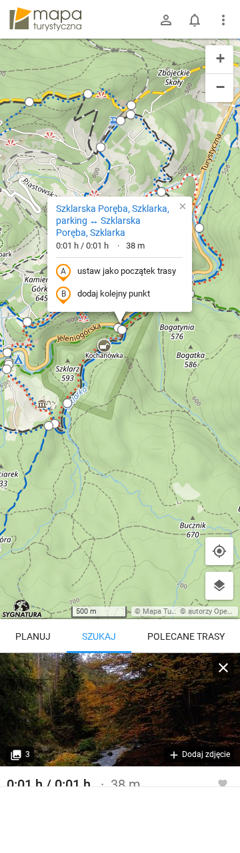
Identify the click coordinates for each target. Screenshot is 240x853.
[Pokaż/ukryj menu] (223, 20)
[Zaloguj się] (166, 20)
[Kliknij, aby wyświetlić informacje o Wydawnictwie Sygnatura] (22, 608)
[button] (88, 94)
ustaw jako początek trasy (126, 271)
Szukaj (99, 636)
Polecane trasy (186, 636)
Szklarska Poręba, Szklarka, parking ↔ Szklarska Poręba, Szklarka (112, 220)
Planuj (33, 636)
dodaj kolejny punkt (113, 294)
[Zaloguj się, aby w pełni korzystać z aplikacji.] (222, 783)
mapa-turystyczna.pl (45, 19)
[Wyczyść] (223, 667)
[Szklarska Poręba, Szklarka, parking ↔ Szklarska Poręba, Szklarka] (120, 709)
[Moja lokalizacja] (219, 551)
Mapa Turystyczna (173, 611)
